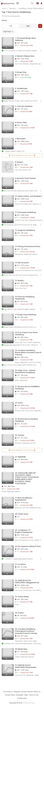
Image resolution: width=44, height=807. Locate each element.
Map (28, 26)
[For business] (17, 3)
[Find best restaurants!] (7, 3)
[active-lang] (37, 3)
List (11, 26)
